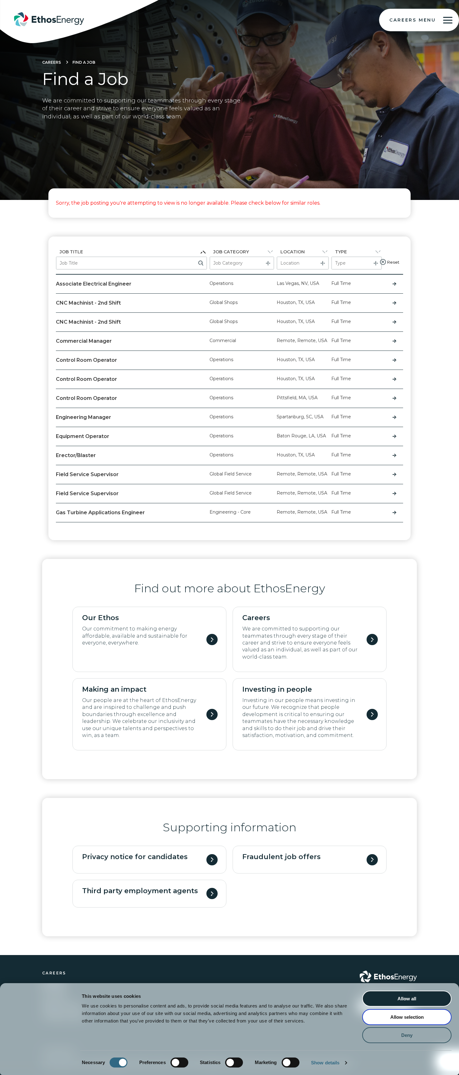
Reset (393, 262)
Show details (325, 1062)
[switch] (179, 1063)
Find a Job (83, 62)
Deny (406, 1035)
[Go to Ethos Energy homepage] (388, 976)
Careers (51, 62)
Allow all (406, 998)
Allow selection (407, 1017)
